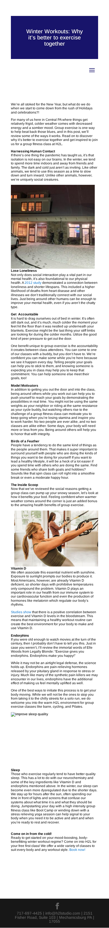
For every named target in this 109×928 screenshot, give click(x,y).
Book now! (77, 850)
